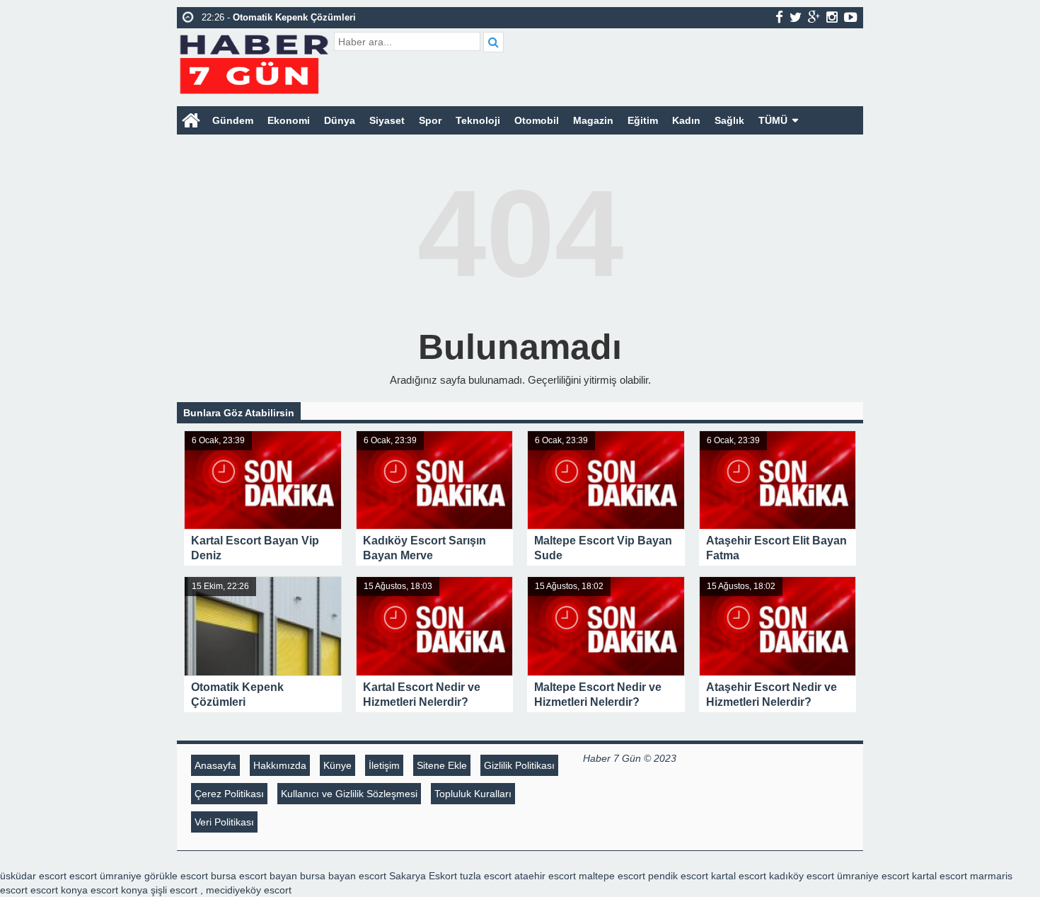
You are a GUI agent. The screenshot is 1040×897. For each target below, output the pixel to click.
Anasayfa (215, 765)
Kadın (686, 120)
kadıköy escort (801, 875)
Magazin (593, 120)
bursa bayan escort (343, 875)
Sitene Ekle (442, 765)
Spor (430, 120)
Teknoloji (478, 120)
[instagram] (832, 17)
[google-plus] (814, 17)
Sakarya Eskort (423, 875)
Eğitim (643, 120)
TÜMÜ (772, 120)
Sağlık (729, 120)
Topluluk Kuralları (473, 793)
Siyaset (387, 120)
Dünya (339, 120)
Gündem (232, 120)
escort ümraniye (105, 875)
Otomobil (536, 120)
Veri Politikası (224, 822)
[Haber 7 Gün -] (253, 62)
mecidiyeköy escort (248, 890)
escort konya (59, 890)
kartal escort (738, 875)
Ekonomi (288, 120)
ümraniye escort (873, 875)
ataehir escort (545, 875)
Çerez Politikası (229, 793)
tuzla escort (486, 875)
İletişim (384, 765)
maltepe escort (612, 875)
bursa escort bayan (254, 875)
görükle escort (176, 875)
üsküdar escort (33, 875)
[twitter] (796, 17)
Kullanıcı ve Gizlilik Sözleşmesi (349, 793)
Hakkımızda (279, 765)
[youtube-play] (850, 17)
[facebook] (779, 17)
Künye (337, 765)
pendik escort (678, 875)
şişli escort (174, 890)
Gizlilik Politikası (519, 765)
